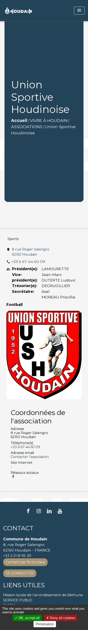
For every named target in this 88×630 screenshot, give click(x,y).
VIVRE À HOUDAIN (48, 120)
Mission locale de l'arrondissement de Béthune (43, 595)
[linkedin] (49, 511)
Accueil (19, 120)
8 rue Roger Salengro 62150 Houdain (30, 251)
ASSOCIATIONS (26, 126)
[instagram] (38, 511)
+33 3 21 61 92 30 (17, 556)
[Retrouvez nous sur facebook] (13, 477)
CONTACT (18, 528)
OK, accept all (29, 618)
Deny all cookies (62, 618)
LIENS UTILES (24, 585)
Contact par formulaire (25, 562)
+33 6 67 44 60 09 (28, 261)
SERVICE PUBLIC (17, 600)
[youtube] (60, 511)
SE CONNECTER (20, 573)
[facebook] (28, 511)
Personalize (45, 624)
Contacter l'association (30, 457)
